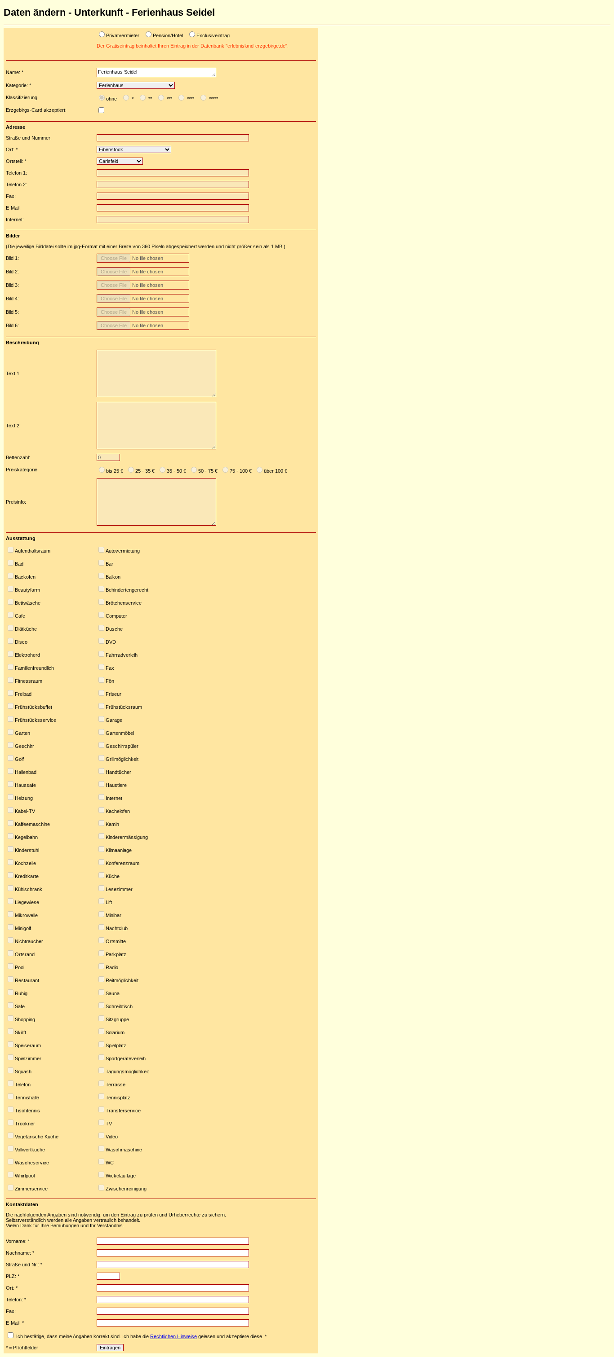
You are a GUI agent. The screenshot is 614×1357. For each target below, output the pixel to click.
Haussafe (25, 785)
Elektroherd (27, 655)
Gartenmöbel (120, 733)
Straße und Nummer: (29, 138)
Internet (114, 798)
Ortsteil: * (16, 161)
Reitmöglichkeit (122, 980)
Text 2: (13, 425)
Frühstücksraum (124, 707)
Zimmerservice (31, 1188)
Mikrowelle (26, 915)
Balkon (113, 577)
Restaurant (27, 980)
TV (109, 1123)
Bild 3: (12, 285)
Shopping (25, 1019)
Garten (22, 733)
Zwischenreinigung (126, 1188)
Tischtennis (27, 1110)
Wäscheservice (32, 1162)
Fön (110, 681)
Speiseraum (28, 1045)
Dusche (114, 629)
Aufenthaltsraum (32, 550)
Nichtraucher (29, 941)
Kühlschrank (28, 889)
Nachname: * (20, 1253)
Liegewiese (27, 902)
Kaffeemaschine (32, 824)
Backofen (25, 577)
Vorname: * (18, 1241)
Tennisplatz (118, 1097)
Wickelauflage (121, 1175)
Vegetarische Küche (36, 1136)
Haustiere (116, 785)
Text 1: (13, 373)
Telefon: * (16, 1299)
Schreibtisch (119, 1006)
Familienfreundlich (34, 668)
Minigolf (23, 928)
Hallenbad (25, 772)
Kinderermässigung (127, 837)
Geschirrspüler (122, 746)
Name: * (14, 72)
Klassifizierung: (22, 97)
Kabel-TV (25, 811)
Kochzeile (25, 863)
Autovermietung (123, 550)
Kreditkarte (27, 876)
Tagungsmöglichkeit (127, 1071)
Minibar (113, 915)
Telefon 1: (16, 173)
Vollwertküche (30, 1149)
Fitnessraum (28, 681)
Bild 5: (12, 312)
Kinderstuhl (27, 850)
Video (112, 1136)
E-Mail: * (15, 1323)
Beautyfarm (27, 590)
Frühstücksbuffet (33, 707)
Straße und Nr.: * (24, 1264)
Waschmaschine (124, 1149)
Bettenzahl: (18, 457)
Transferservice (123, 1110)
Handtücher (118, 772)
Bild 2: (12, 271)
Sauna (113, 993)
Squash (23, 1071)
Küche (113, 876)
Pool (19, 967)
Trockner (25, 1123)
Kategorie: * (18, 85)
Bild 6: (12, 325)
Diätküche (26, 629)
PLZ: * (12, 1276)
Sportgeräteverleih (126, 1058)
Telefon (23, 1084)
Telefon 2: (16, 184)
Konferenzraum (122, 863)
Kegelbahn (26, 837)
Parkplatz (116, 954)
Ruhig (21, 993)
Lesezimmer (119, 889)
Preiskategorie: (22, 469)
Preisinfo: (16, 502)
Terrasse (115, 1084)
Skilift (20, 1032)
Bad (19, 564)
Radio (112, 967)
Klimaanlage (119, 850)
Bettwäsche (27, 603)
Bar (109, 564)
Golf (19, 759)
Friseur (113, 694)
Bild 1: (12, 258)
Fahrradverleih (122, 655)
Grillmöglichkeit (122, 759)
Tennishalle (27, 1097)
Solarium (115, 1032)
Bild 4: (12, 298)
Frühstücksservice (35, 720)
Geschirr (24, 746)
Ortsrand (25, 954)
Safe (20, 1006)
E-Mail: (13, 208)
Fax (110, 668)
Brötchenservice (124, 603)
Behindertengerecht (127, 590)
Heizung (24, 798)
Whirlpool (25, 1175)
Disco (21, 642)
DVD (111, 642)
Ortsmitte (116, 941)
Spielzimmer (28, 1058)
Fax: (11, 196)
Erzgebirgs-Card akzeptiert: (36, 110)
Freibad (23, 694)
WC (110, 1162)
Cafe (20, 616)
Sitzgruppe (117, 1019)
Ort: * (12, 149)
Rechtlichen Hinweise (173, 1336)
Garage (114, 720)
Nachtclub (117, 928)
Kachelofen (118, 811)
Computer (116, 616)
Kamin (112, 824)
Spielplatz (116, 1045)
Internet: (15, 219)
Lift (109, 902)
